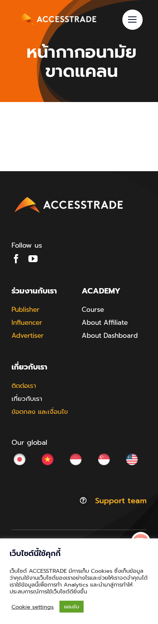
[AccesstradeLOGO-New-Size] (69, 197)
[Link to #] (132, 20)
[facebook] (16, 258)
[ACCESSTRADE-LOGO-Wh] (57, 13)
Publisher (26, 309)
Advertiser (28, 335)
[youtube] (33, 258)
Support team (120, 500)
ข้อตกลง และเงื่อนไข (40, 412)
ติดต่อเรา (24, 386)
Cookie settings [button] (33, 606)
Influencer (27, 322)
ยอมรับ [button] (71, 606)
